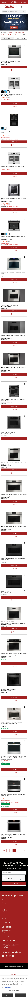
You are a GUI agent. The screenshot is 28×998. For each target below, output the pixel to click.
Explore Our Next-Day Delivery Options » (14, 2)
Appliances (10, 32)
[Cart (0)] (25, 7)
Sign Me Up (14, 883)
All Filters (8, 38)
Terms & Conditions (14, 972)
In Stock (4, 905)
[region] (14, 987)
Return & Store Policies (7, 922)
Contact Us (4, 920)
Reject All (7, 995)
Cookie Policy (8, 987)
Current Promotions (6, 907)
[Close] (26, 978)
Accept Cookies (20, 995)
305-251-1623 (9, 935)
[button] (2, 7)
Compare (15, 70)
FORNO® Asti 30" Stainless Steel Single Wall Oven (12, 94)
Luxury (3, 909)
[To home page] (9, 7)
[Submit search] (24, 11)
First (4, 850)
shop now (14, 27)
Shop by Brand (5, 911)
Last (24, 850)
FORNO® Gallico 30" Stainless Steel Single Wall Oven (12, 166)
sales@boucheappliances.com (12, 936)
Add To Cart (14, 67)
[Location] (17, 7)
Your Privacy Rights (14, 990)
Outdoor (4, 901)
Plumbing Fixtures (6, 903)
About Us (4, 919)
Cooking (16, 32)
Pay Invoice (14, 1)
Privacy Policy (14, 974)
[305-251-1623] (21, 7)
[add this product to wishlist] (25, 45)
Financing (4, 914)
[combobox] (20, 38)
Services (4, 913)
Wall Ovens (21, 32)
